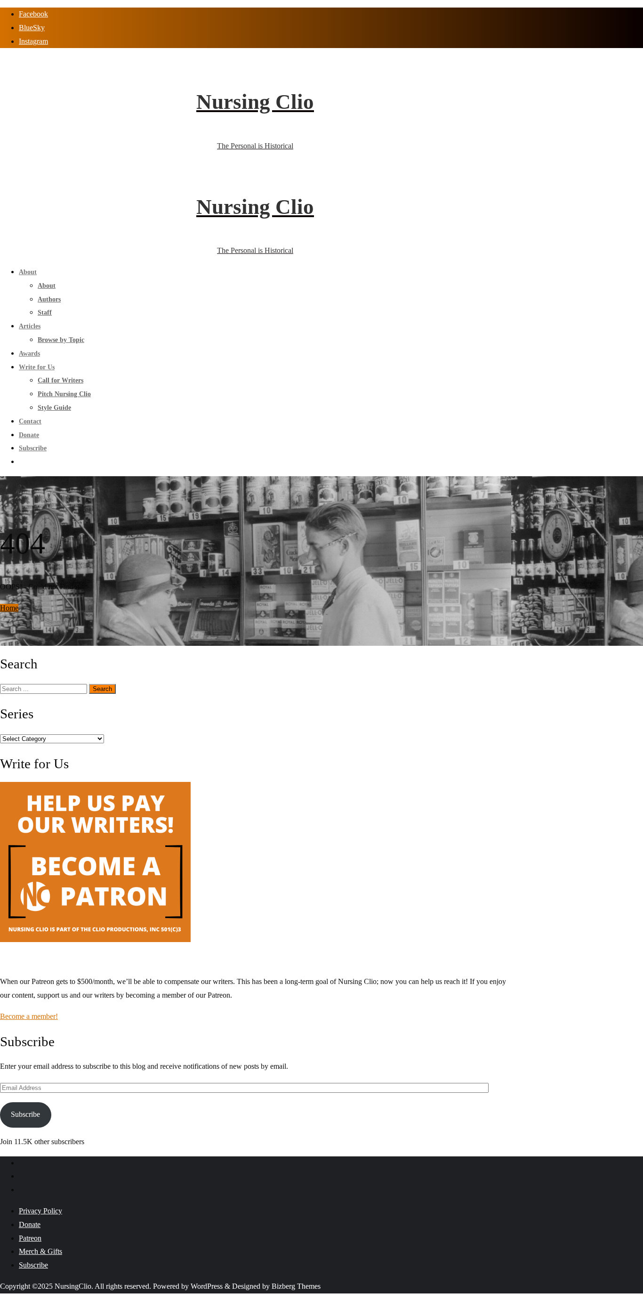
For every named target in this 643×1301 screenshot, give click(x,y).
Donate (29, 1224)
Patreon (30, 1238)
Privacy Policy (40, 1211)
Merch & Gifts (40, 1251)
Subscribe (25, 1114)
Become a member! (29, 1016)
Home (9, 608)
